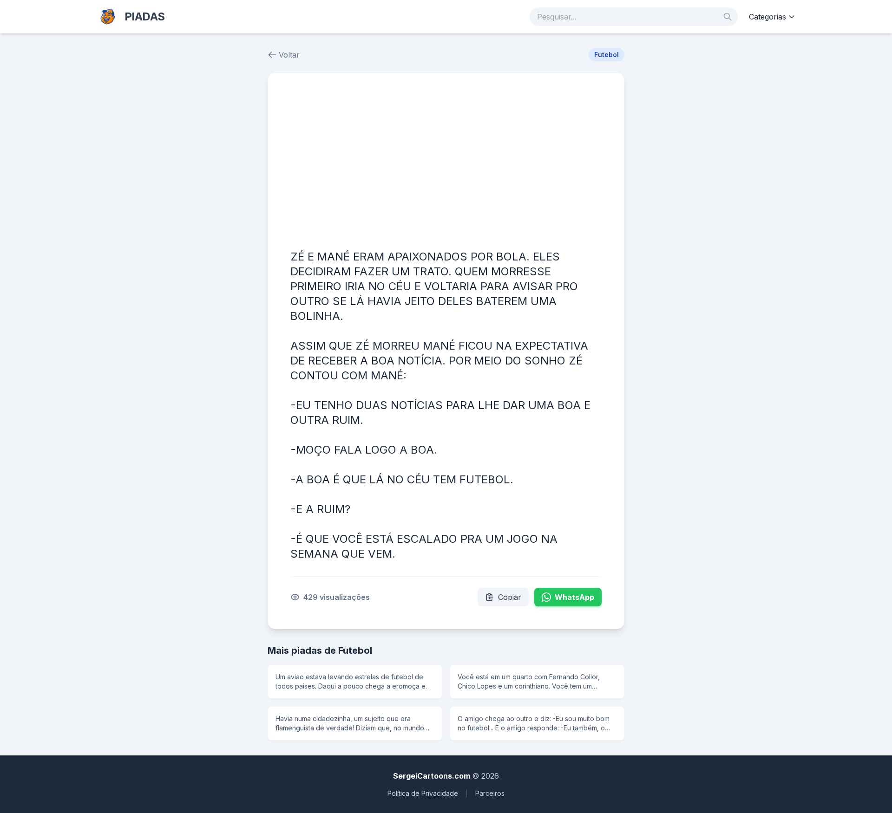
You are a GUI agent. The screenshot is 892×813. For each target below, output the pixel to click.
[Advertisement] (446, 165)
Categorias (767, 16)
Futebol (606, 55)
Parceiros (490, 793)
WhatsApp (574, 597)
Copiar (509, 597)
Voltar (289, 54)
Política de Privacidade (422, 793)
